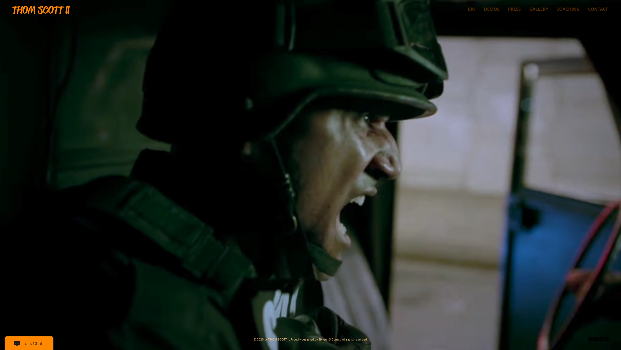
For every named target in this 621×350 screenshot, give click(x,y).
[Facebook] (590, 339)
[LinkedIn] (606, 339)
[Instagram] (601, 339)
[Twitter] (595, 339)
